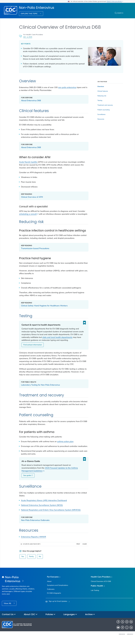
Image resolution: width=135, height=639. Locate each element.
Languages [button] (69, 614)
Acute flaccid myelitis (28, 162)
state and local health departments (57, 337)
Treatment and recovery (105, 105)
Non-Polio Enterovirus (36, 7)
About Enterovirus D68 (31, 100)
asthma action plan (65, 441)
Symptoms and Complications (57, 585)
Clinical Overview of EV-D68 (101, 581)
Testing (99, 100)
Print (78, 544)
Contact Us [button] (8, 614)
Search (120, 13)
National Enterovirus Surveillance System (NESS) (42, 505)
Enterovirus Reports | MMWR (33, 537)
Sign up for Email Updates (58, 601)
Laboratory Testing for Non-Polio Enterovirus (40, 385)
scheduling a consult (28, 214)
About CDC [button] (30, 614)
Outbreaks (50, 589)
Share (84, 544)
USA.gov (130, 634)
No (40, 556)
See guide (27, 475)
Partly (31, 556)
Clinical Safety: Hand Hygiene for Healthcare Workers (44, 305)
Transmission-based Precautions (35, 248)
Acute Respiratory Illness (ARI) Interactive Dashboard (44, 500)
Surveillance (101, 114)
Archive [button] (89, 614)
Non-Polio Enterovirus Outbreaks (35, 520)
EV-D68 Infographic (54, 593)
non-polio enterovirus (67, 87)
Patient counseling (103, 110)
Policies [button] (50, 614)
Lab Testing (95, 590)
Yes (22, 556)
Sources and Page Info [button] (31, 544)
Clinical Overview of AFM (32, 197)
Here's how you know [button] (114, 1)
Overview (100, 86)
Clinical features (102, 91)
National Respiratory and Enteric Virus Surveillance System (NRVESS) (51, 510)
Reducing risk (101, 96)
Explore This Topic (29, 13)
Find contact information (32, 345)
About (49, 581)
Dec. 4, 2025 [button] (27, 37)
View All (8, 603)
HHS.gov (122, 634)
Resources (100, 119)
